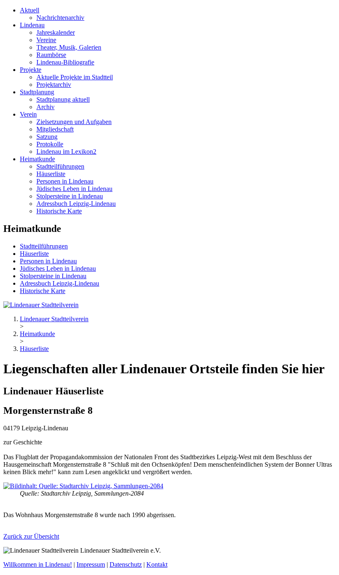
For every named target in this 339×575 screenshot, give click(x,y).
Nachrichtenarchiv (60, 17)
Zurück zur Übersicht (31, 536)
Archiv (45, 106)
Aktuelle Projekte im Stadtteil (74, 77)
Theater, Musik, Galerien (68, 47)
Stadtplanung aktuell (63, 99)
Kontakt (156, 564)
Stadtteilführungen (60, 166)
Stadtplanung (37, 91)
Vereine (46, 39)
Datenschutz (126, 564)
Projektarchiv (53, 84)
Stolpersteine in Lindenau (69, 196)
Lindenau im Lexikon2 (66, 151)
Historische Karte (59, 211)
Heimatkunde (37, 158)
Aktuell (29, 10)
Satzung (46, 136)
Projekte (30, 69)
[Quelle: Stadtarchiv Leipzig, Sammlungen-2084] (83, 485)
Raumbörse (51, 54)
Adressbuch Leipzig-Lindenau (76, 203)
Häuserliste (50, 173)
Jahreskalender (55, 32)
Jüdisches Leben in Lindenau (74, 188)
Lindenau (32, 25)
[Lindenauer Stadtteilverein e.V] (41, 304)
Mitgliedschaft (55, 129)
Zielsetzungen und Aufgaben (74, 121)
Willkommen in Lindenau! (37, 564)
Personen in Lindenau (64, 181)
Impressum (90, 564)
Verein (28, 114)
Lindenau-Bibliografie (65, 62)
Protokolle (49, 144)
